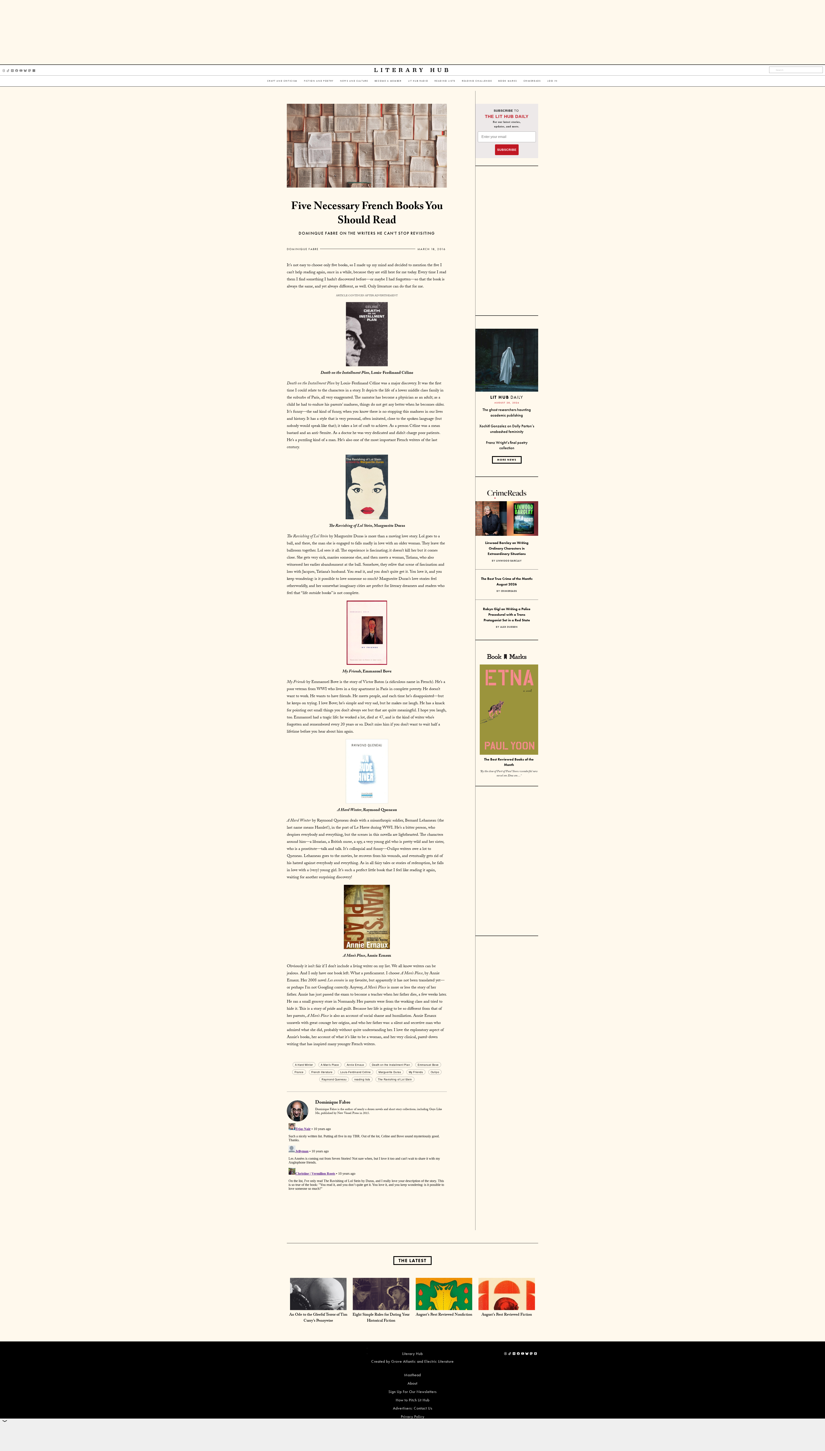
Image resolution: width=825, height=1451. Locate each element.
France (299, 1072)
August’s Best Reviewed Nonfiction (444, 1315)
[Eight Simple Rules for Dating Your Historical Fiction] (381, 1305)
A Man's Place (330, 1064)
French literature (322, 1072)
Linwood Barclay (509, 560)
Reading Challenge (477, 80)
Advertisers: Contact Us (412, 1408)
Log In (552, 80)
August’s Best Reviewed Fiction (506, 1315)
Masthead (412, 1374)
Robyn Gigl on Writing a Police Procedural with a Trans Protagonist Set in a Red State (506, 614)
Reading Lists (445, 80)
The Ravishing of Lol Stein (395, 1079)
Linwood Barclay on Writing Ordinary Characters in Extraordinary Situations (507, 548)
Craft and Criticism (282, 80)
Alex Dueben (509, 627)
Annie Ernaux (355, 1064)
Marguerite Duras (390, 1072)
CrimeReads (532, 80)
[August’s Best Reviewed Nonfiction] (444, 1305)
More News (506, 459)
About (412, 1383)
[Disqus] (367, 1175)
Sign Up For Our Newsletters (412, 1391)
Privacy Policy (412, 1416)
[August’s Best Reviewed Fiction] (506, 1305)
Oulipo (435, 1072)
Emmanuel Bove (428, 1064)
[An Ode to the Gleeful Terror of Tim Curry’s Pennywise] (318, 1305)
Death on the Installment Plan (391, 1064)
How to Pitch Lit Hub (412, 1400)
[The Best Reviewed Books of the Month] (509, 710)
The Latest (412, 1260)
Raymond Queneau (334, 1079)
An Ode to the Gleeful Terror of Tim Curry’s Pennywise (318, 1318)
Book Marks (507, 80)
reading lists (362, 1079)
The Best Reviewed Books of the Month (509, 762)
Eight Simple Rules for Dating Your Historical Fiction (381, 1318)
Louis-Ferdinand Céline (355, 1072)
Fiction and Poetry (319, 80)
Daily (506, 397)
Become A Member (388, 80)
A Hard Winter (304, 1064)
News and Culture (354, 80)
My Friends (416, 1072)
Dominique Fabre (303, 249)
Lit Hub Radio (418, 80)
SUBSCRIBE (506, 149)
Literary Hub (412, 70)
